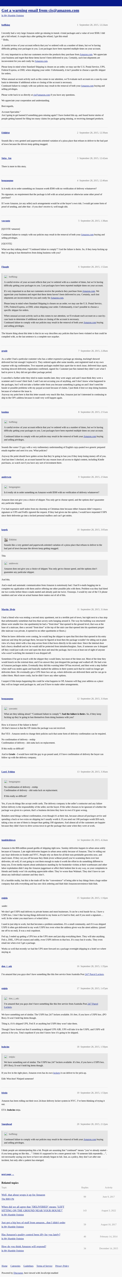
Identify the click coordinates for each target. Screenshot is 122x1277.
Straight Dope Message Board (15, 3)
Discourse (18, 1273)
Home (4, 1266)
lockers (56, 1073)
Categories (15, 1266)
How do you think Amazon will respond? (23, 1246)
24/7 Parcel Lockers (94, 974)
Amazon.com (86, 54)
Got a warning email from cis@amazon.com (40, 10)
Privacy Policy (62, 1266)
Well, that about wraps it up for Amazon (23, 1194)
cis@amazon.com (41, 95)
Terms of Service (44, 1266)
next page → (7, 1174)
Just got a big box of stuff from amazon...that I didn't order (33, 1222)
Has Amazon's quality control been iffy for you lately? (30, 1234)
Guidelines (28, 1266)
